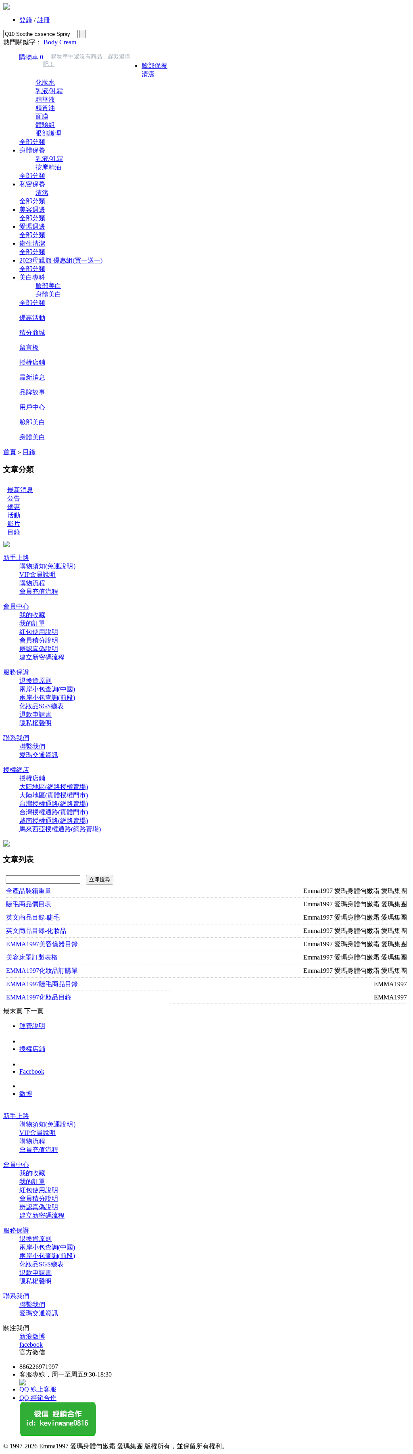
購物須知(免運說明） (49, 566)
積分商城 (32, 332)
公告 (13, 498)
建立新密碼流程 (42, 657)
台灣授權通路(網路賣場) (53, 803)
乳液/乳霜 (49, 91)
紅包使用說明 (38, 631)
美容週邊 (32, 209)
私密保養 (32, 184)
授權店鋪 (32, 362)
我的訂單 (32, 623)
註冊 (43, 20)
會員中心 (16, 606)
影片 (13, 523)
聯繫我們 (32, 746)
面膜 (41, 116)
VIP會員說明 (37, 574)
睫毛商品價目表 (28, 904)
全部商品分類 (161, 50)
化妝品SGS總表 (41, 706)
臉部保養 (154, 65)
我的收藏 (32, 614)
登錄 (25, 20)
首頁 (9, 452)
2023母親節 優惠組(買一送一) (60, 260)
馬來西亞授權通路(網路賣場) (60, 829)
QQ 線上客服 (37, 1389)
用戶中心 (32, 407)
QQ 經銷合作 (37, 1397)
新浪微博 (32, 1336)
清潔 (148, 74)
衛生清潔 (32, 243)
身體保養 (32, 150)
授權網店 (16, 769)
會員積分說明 (38, 640)
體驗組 (45, 124)
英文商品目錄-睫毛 (33, 917)
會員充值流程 (38, 591)
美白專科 (32, 277)
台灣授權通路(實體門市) (53, 812)
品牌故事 (32, 392)
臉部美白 (48, 285)
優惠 (13, 506)
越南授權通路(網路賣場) (53, 820)
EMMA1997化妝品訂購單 (42, 970)
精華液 (45, 99)
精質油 (45, 107)
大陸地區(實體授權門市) (53, 795)
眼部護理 (48, 133)
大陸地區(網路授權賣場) (53, 786)
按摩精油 (48, 167)
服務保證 (16, 672)
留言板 (29, 347)
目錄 (29, 452)
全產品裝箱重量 (28, 890)
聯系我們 (16, 737)
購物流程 (32, 583)
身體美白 (48, 294)
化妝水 (45, 82)
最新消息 (32, 377)
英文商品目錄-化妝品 (36, 930)
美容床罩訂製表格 (32, 957)
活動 (13, 515)
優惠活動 (32, 317)
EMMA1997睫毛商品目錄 (42, 983)
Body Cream (60, 42)
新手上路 (16, 557)
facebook (31, 1344)
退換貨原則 (35, 680)
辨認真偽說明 (38, 648)
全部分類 (32, 141)
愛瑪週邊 (32, 226)
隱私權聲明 (35, 723)
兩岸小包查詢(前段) (47, 697)
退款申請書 (35, 714)
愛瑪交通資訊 (38, 754)
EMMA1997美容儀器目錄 (42, 944)
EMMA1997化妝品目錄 (38, 997)
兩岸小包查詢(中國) (47, 689)
